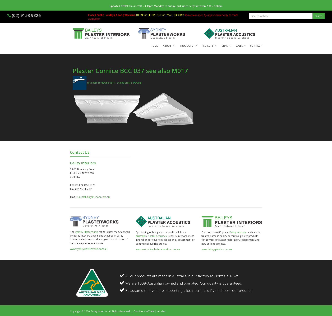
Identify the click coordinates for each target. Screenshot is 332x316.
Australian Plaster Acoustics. (151, 236)
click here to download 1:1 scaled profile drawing (113, 82)
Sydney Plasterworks (87, 231)
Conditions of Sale (144, 311)
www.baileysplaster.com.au (216, 249)
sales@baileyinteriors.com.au (93, 197)
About (167, 45)
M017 (180, 71)
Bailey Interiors (237, 232)
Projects (208, 45)
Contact (256, 45)
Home (154, 45)
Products (187, 45)
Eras (225, 45)
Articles (161, 311)
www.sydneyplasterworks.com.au (88, 249)
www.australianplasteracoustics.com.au (158, 249)
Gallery (241, 45)
